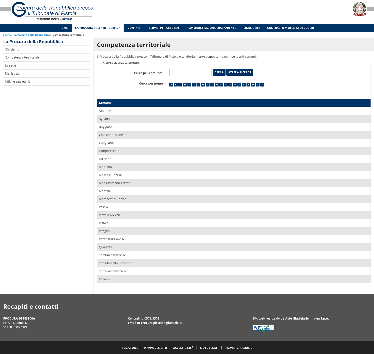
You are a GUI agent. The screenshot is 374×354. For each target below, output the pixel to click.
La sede (10, 65)
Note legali (209, 348)
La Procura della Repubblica (97, 28)
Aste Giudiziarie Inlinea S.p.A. (307, 318)
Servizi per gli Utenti (165, 28)
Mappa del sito (155, 348)
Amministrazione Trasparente (212, 28)
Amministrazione (239, 348)
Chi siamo (12, 49)
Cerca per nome (151, 83)
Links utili (251, 28)
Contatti (135, 28)
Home (64, 28)
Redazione (130, 348)
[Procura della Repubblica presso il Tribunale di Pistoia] (78, 12)
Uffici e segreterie (18, 81)
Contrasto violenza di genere (290, 28)
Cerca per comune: (148, 73)
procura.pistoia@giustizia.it (161, 323)
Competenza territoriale (22, 57)
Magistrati (12, 73)
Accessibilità (183, 348)
